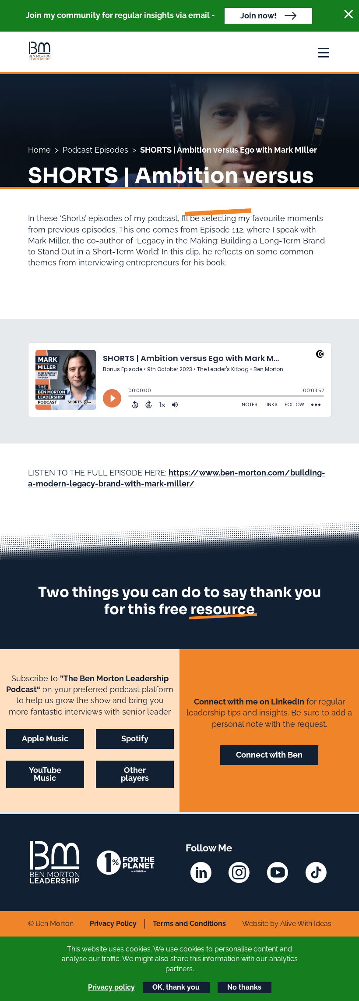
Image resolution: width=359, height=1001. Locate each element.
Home (39, 149)
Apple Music (45, 738)
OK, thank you (176, 987)
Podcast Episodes (95, 149)
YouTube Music (45, 774)
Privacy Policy (113, 923)
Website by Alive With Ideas (286, 923)
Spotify (134, 738)
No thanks (244, 987)
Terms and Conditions (189, 923)
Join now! (258, 15)
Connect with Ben (269, 754)
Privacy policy (111, 987)
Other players (135, 774)
